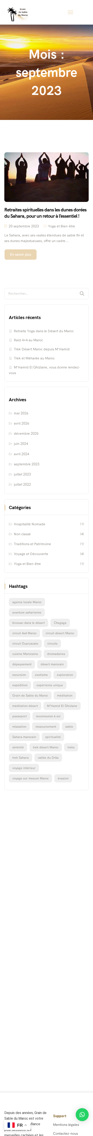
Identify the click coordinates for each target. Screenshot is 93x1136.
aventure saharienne (26, 612)
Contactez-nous (65, 1133)
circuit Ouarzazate (25, 643)
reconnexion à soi (48, 716)
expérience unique (50, 685)
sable (69, 726)
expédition (19, 685)
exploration (65, 675)
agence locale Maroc (27, 602)
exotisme (41, 675)
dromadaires (56, 654)
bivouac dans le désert (28, 623)
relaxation (19, 726)
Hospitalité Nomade (29, 524)
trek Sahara (20, 758)
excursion (19, 675)
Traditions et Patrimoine (32, 544)
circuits (52, 643)
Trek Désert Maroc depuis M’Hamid (42, 349)
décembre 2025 (26, 433)
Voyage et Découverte (31, 554)
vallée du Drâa (48, 758)
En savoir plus (20, 254)
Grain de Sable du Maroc (30, 695)
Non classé (22, 534)
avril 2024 (21, 454)
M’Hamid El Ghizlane (62, 706)
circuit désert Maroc (60, 633)
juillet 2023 (22, 474)
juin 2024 (21, 443)
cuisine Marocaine (25, 654)
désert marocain (52, 664)
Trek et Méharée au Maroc (34, 358)
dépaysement (22, 664)
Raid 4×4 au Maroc (28, 340)
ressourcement (45, 726)
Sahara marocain (24, 737)
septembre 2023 (26, 464)
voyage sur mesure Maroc (30, 778)
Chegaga (60, 623)
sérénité (18, 747)
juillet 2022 (22, 484)
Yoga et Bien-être (61, 226)
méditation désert (25, 706)
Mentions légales (66, 1124)
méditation (64, 695)
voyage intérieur (23, 768)
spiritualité (53, 737)
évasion (63, 778)
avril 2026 (21, 423)
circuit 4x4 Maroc (24, 633)
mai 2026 (21, 413)
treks (71, 747)
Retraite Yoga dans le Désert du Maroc (44, 331)
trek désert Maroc (45, 747)
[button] (82, 1114)
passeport (19, 716)
